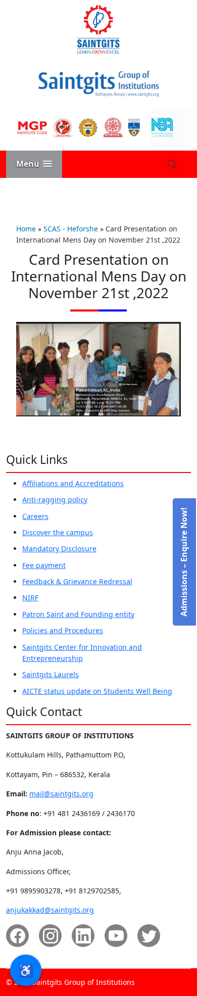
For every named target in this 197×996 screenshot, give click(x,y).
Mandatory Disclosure (59, 548)
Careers (35, 516)
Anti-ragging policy (54, 499)
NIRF (30, 597)
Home (26, 228)
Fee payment (44, 565)
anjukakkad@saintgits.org (50, 910)
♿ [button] (25, 970)
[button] (34, 164)
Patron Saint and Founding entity (78, 614)
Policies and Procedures (62, 630)
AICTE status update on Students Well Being (97, 691)
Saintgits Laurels (50, 674)
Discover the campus (57, 532)
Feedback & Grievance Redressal (77, 581)
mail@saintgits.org (61, 793)
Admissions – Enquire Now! (183, 561)
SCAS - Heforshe (70, 228)
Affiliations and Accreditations (73, 483)
